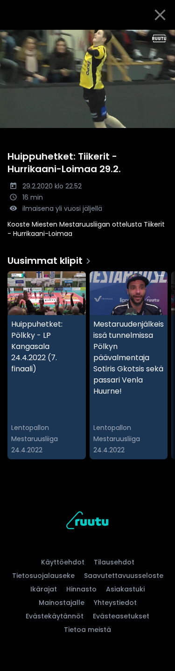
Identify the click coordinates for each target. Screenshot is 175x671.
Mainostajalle (61, 602)
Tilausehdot (114, 562)
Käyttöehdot (62, 562)
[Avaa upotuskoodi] (162, 37)
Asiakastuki (125, 589)
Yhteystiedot (115, 602)
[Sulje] (160, 15)
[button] (87, 79)
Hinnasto (81, 589)
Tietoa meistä (87, 629)
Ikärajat (43, 589)
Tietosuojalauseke (43, 575)
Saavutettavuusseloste (123, 575)
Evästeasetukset (121, 616)
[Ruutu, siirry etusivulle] (87, 521)
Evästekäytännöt (55, 616)
